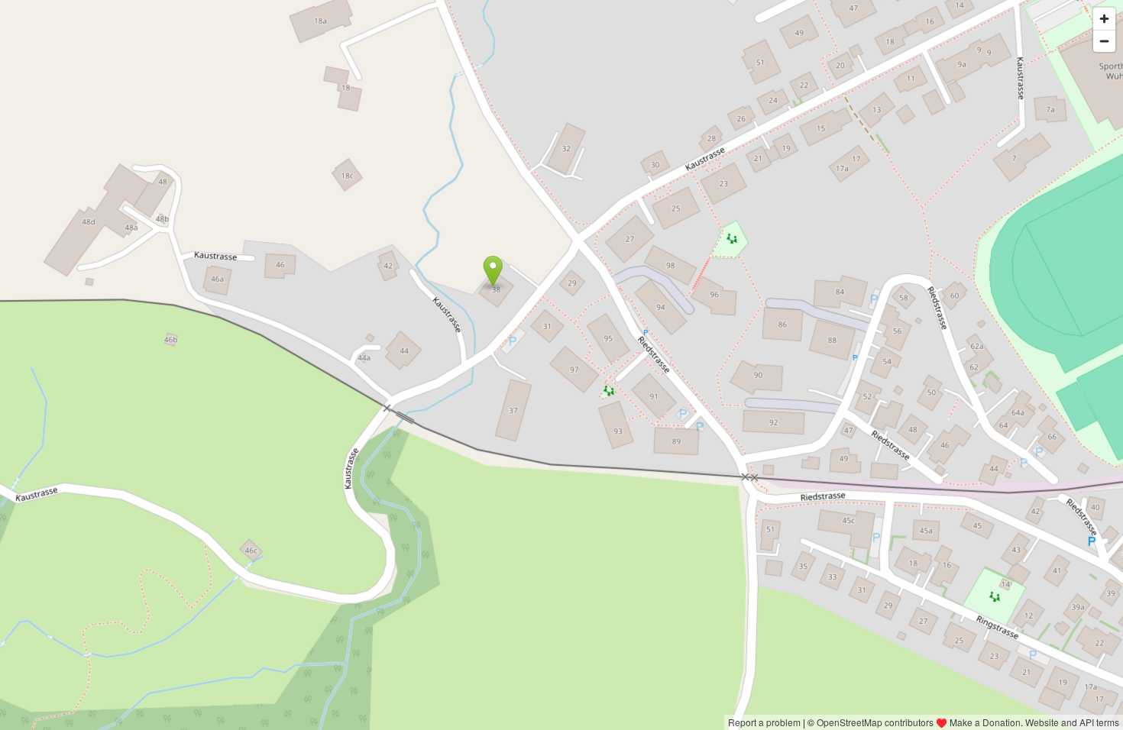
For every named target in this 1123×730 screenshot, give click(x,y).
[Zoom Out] (1104, 41)
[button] (493, 271)
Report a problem (764, 721)
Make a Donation (985, 721)
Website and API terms (1072, 721)
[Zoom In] (1104, 19)
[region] (561, 365)
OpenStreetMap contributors (875, 721)
